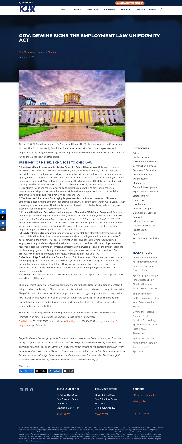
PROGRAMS (109, 9)
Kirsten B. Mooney (47, 52)
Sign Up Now (146, 121)
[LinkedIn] (3, 223)
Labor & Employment (143, 221)
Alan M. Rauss (26, 52)
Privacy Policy (139, 401)
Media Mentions (141, 157)
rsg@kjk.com (26, 321)
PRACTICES (92, 9)
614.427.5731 (101, 414)
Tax (134, 242)
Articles (136, 153)
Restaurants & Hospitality (146, 238)
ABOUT (64, 9)
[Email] (3, 228)
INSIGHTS (125, 9)
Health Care (139, 204)
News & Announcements (145, 161)
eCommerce (139, 182)
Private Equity (140, 229)
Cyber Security (140, 178)
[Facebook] (3, 211)
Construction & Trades (144, 165)
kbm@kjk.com (73, 321)
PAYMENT (153, 9)
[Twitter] (3, 217)
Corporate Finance (142, 174)
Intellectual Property (143, 208)
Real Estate (138, 234)
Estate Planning (141, 195)
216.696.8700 (63, 414)
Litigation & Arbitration (144, 225)
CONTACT (140, 9)
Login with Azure (141, 413)
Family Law (138, 200)
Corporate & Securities (144, 170)
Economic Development (145, 187)
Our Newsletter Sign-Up (129, 3)
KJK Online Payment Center (146, 394)
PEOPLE (77, 9)
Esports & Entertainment (145, 191)
